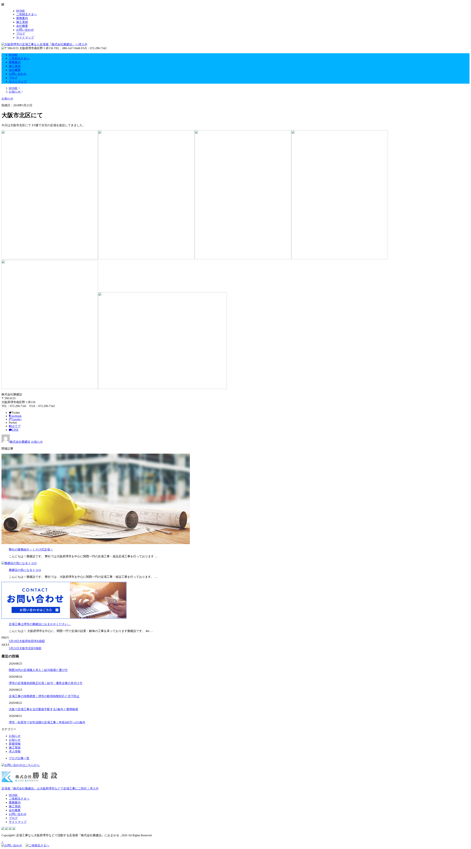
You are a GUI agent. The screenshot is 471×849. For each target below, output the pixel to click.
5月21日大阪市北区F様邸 (25, 648)
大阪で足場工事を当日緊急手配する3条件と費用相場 (43, 709)
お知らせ (37, 441)
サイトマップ (25, 37)
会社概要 (22, 25)
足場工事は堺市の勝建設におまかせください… (40, 624)
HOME (20, 10)
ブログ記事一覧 (19, 758)
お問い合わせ (25, 29)
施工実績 (22, 22)
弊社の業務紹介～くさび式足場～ (31, 549)
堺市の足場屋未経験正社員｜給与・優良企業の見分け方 (45, 683)
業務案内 (22, 18)
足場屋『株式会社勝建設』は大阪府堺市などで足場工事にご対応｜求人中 (50, 788)
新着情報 (15, 743)
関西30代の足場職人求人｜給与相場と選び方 (38, 670)
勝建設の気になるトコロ (25, 570)
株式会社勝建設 (20, 441)
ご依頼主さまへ (26, 14)
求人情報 (15, 751)
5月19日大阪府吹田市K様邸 (27, 641)
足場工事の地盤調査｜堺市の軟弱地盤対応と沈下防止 (44, 696)
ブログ (20, 33)
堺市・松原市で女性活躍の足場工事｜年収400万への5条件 (47, 722)
